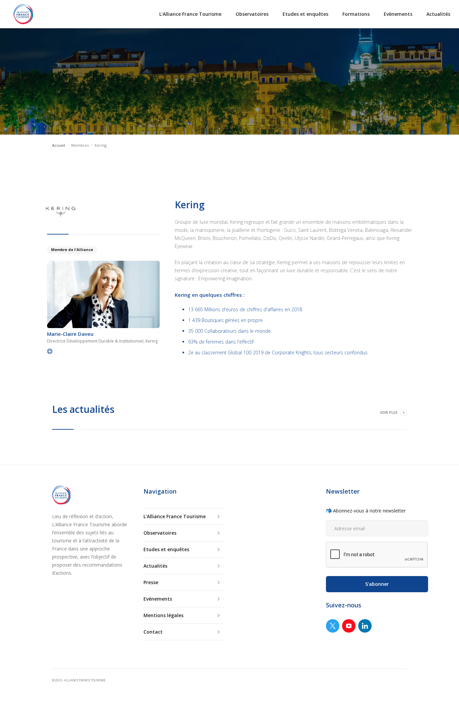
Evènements (398, 14)
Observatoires (252, 14)
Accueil (58, 145)
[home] (23, 14)
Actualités (438, 14)
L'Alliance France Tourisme (190, 14)
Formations (356, 14)
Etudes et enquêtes (305, 14)
